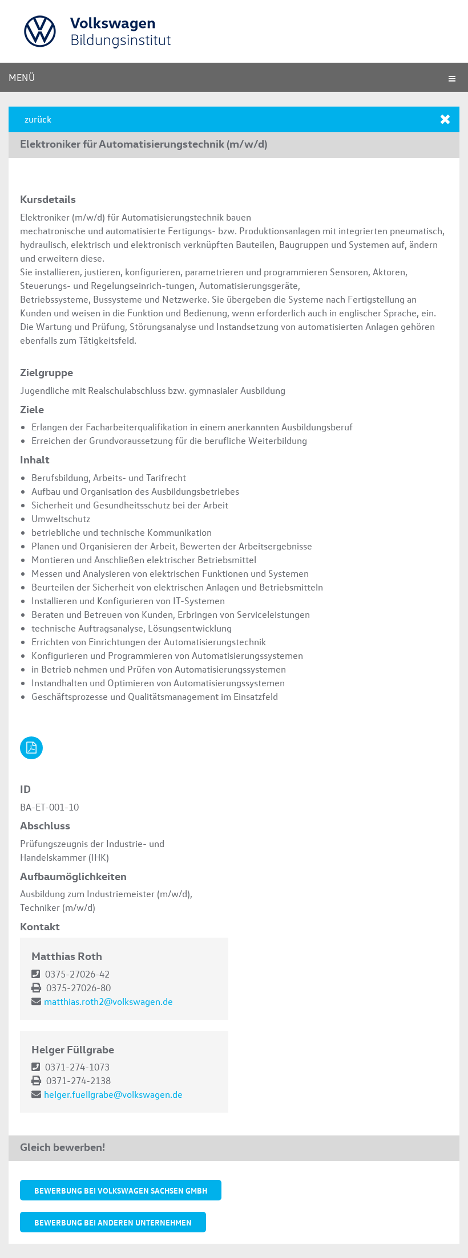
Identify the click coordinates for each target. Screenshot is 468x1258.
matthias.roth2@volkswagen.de (108, 1001)
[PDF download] (31, 747)
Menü (22, 77)
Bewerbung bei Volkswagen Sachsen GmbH (120, 1190)
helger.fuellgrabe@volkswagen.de (113, 1094)
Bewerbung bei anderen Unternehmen (113, 1222)
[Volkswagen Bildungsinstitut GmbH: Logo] (148, 31)
